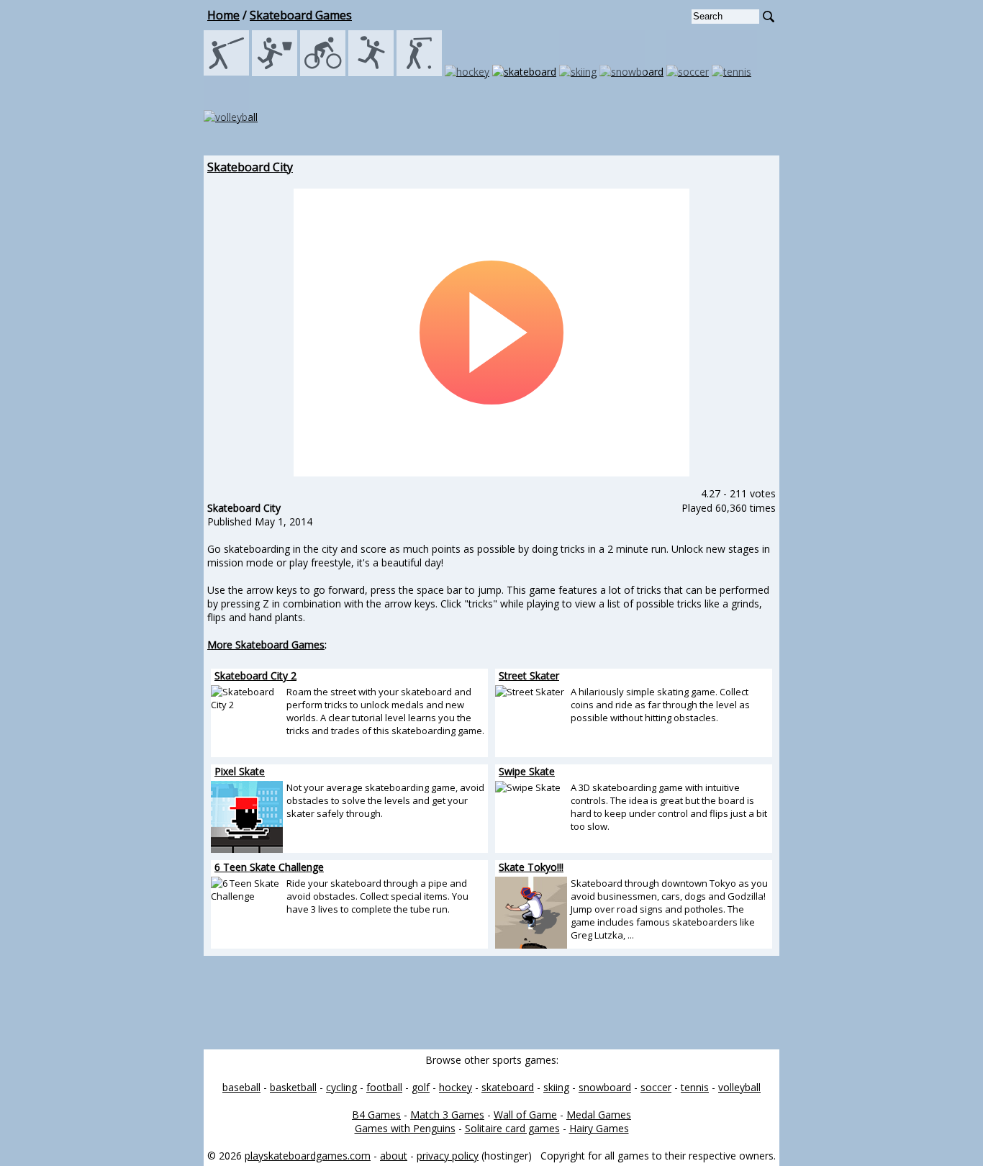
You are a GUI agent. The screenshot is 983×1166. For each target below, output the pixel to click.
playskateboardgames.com (308, 1155)
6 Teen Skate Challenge (269, 867)
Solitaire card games (512, 1128)
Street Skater (529, 675)
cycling (341, 1087)
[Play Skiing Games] (578, 71)
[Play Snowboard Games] (631, 71)
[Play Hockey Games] (467, 71)
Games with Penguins (405, 1128)
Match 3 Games (447, 1114)
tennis (695, 1087)
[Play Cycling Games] (322, 71)
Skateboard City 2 (255, 675)
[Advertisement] (139, 375)
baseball (241, 1087)
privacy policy (448, 1155)
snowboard (605, 1087)
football (384, 1087)
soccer (655, 1087)
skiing (556, 1087)
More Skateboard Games (266, 644)
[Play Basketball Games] (274, 71)
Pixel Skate (239, 771)
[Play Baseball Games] (226, 71)
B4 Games (376, 1114)
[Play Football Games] (371, 71)
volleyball (739, 1087)
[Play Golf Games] (419, 71)
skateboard (507, 1087)
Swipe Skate (527, 771)
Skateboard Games (301, 15)
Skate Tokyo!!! (531, 867)
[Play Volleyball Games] (231, 117)
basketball (293, 1087)
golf (421, 1087)
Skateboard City (250, 167)
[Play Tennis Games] (731, 71)
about (393, 1155)
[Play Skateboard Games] (524, 71)
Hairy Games (599, 1128)
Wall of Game (525, 1114)
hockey (455, 1087)
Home (223, 15)
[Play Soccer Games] (687, 71)
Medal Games (598, 1114)
